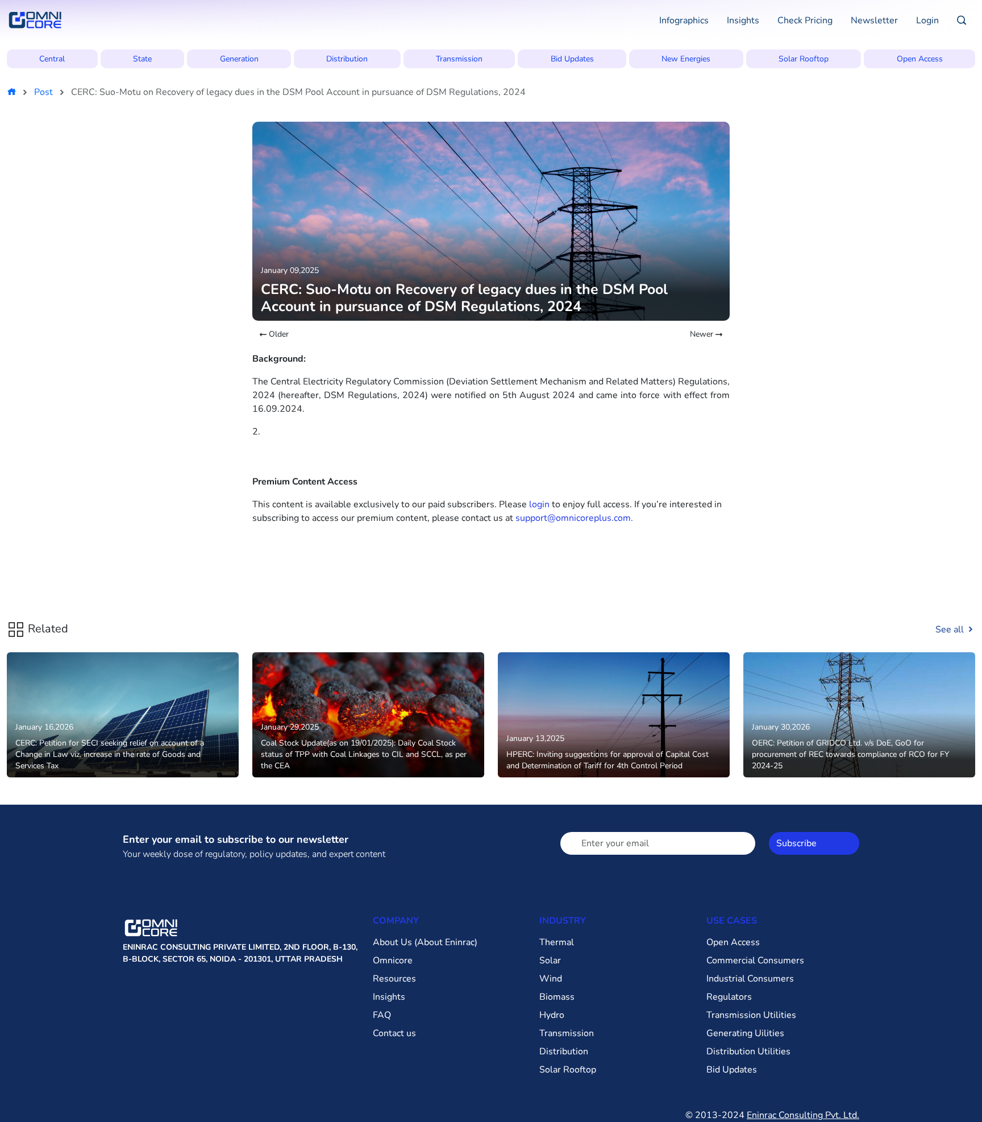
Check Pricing (805, 20)
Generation (239, 58)
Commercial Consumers (755, 960)
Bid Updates (572, 58)
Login (927, 20)
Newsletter (874, 20)
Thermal (556, 942)
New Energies (685, 58)
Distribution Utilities (748, 1051)
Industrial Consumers (750, 978)
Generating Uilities (745, 1033)
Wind (550, 978)
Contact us (394, 1033)
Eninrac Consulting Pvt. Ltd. (803, 1115)
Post (43, 92)
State (142, 58)
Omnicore (393, 960)
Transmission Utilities (751, 1015)
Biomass (557, 997)
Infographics (684, 20)
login (539, 504)
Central (52, 58)
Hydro (551, 1015)
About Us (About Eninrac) (425, 942)
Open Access (920, 58)
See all (950, 629)
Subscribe (796, 843)
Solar (550, 960)
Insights (743, 20)
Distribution (347, 58)
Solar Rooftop (804, 58)
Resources (394, 978)
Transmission (459, 58)
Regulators (729, 997)
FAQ (382, 1015)
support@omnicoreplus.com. (574, 518)
